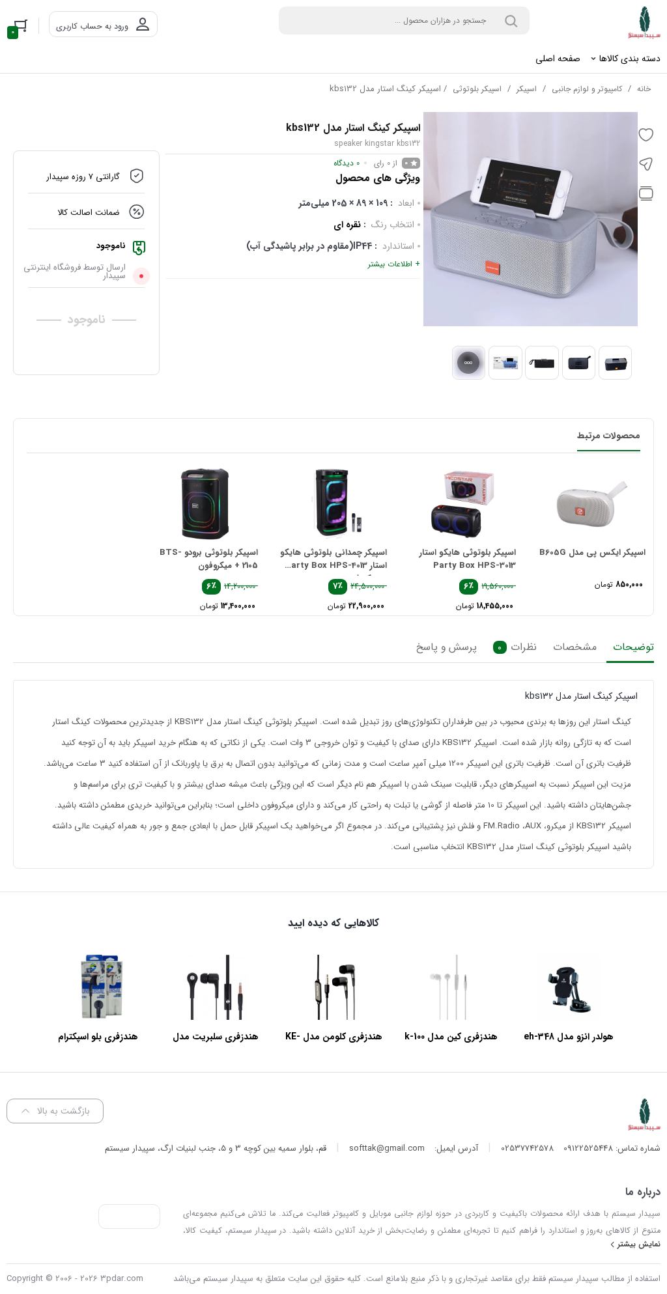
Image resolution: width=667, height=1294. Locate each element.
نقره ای (347, 225)
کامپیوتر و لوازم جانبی (587, 89)
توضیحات (633, 647)
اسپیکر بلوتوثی (477, 89)
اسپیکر (527, 89)
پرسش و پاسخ (446, 647)
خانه (644, 89)
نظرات (517, 647)
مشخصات (575, 647)
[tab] (630, 651)
